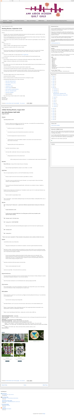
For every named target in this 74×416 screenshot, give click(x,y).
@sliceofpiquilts (8, 84)
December (55, 88)
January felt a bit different (6, 405)
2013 (53, 116)
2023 (53, 81)
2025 (53, 78)
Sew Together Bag (25, 54)
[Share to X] (29, 103)
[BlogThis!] (28, 103)
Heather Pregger (8, 87)
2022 (53, 82)
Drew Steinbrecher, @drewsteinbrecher (12, 89)
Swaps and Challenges (31, 20)
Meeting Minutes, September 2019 (12, 28)
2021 (53, 84)
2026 (53, 76)
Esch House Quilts (5, 404)
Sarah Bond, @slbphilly (9, 92)
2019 (53, 87)
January (55, 106)
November (55, 90)
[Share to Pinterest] (31, 103)
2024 (53, 79)
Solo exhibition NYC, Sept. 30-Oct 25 (8, 394)
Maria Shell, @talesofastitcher (11, 81)
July (54, 98)
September (55, 92)
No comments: (22, 103)
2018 (53, 108)
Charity (10, 20)
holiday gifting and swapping (6, 408)
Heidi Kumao (4, 393)
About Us (5, 20)
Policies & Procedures (7, 22)
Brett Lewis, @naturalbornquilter (11, 90)
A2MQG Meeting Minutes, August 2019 (13, 110)
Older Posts (45, 385)
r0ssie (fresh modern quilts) (7, 400)
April (54, 101)
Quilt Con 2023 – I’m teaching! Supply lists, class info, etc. (11, 401)
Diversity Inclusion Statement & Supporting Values (57, 20)
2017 (53, 110)
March (54, 103)
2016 (53, 111)
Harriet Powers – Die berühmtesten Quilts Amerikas (10, 398)
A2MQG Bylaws (41, 20)
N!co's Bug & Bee (5, 397)
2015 (53, 113)
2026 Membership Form (55, 43)
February (55, 104)
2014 (53, 114)
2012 (53, 117)
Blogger (44, 413)
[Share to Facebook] (30, 103)
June (54, 100)
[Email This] (27, 103)
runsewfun (4, 407)
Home (25, 385)
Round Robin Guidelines (19, 20)
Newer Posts (4, 385)
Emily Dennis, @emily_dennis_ (11, 82)
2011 (53, 119)
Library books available (55, 125)
